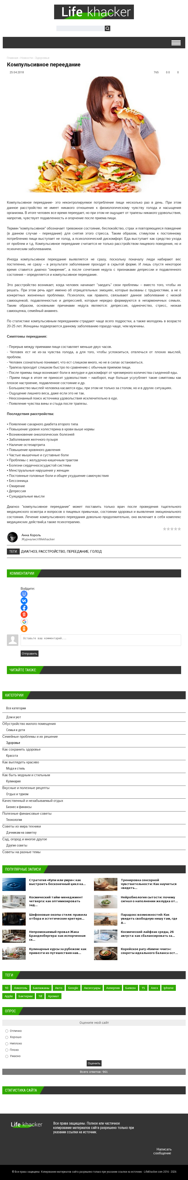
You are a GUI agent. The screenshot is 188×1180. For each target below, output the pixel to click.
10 (6, 988)
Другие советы (16, 845)
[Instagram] (148, 1138)
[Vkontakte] (148, 1128)
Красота (12, 756)
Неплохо (16, 1043)
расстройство (52, 551)
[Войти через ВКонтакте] (24, 600)
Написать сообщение (162, 1151)
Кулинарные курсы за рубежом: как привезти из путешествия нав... (57, 951)
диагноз (29, 551)
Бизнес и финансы (19, 807)
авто (58, 988)
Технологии (14, 820)
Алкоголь (20, 988)
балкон (130, 988)
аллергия (113, 988)
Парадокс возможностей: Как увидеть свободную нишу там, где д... (149, 918)
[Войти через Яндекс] (24, 614)
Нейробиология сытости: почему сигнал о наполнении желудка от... (149, 899)
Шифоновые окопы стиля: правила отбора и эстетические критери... (58, 916)
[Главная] (94, 17)
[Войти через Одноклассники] (24, 628)
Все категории (16, 708)
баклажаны (41, 988)
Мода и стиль (15, 768)
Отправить (29, 654)
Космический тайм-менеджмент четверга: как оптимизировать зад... (56, 901)
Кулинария (13, 781)
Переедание (77, 551)
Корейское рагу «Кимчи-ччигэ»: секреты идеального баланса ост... (149, 951)
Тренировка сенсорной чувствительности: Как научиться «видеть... (149, 884)
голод (96, 551)
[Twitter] (157, 1128)
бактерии (26, 996)
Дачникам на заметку (21, 832)
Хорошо (16, 1037)
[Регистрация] (127, 29)
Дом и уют (13, 717)
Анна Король (31, 535)
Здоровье (42, 58)
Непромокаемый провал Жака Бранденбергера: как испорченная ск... (57, 935)
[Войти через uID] (24, 593)
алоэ (154, 988)
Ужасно (15, 1056)
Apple (9, 996)
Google (73, 988)
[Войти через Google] (24, 621)
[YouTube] (175, 1128)
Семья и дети (15, 730)
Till (40, 996)
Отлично (16, 1030)
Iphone (169, 988)
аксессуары (92, 988)
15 (143, 988)
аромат (53, 996)
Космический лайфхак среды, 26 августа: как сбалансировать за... (148, 933)
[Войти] (116, 29)
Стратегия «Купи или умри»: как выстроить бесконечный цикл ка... (57, 882)
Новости (26, 58)
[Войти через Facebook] (24, 607)
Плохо (14, 1049)
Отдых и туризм (17, 794)
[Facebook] (166, 1128)
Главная (12, 58)
